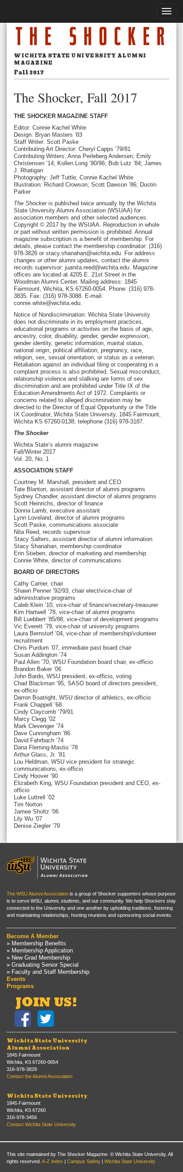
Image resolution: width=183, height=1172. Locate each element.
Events (16, 979)
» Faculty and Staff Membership (48, 972)
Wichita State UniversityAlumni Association (47, 1044)
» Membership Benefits (36, 943)
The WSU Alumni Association (37, 893)
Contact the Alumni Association (39, 1076)
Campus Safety (83, 1161)
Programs (20, 986)
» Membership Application (40, 950)
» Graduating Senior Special (43, 964)
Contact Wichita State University (41, 1124)
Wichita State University (47, 1096)
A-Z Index (52, 1161)
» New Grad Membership (38, 957)
